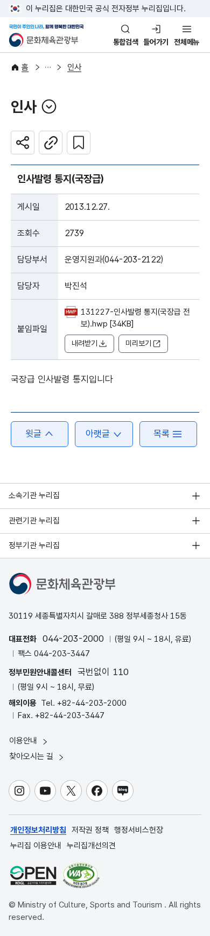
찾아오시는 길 (32, 756)
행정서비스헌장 (138, 830)
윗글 (33, 433)
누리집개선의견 (91, 845)
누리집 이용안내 (35, 845)
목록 (161, 433)
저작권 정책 (90, 830)
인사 (74, 67)
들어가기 (156, 42)
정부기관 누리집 (34, 545)
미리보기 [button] (138, 343)
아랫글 (98, 433)
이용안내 (24, 741)
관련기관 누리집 (34, 521)
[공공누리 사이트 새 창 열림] (33, 875)
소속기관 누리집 (34, 495)
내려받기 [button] (84, 343)
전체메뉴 (186, 42)
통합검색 (125, 42)
